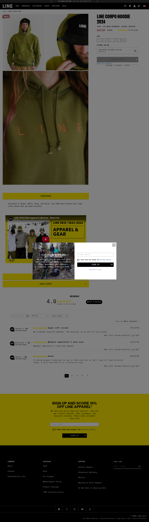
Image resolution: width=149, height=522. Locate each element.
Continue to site (95, 269)
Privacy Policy (105, 259)
